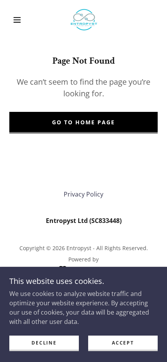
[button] (17, 20)
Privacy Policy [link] (83, 194)
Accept (123, 342)
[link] (83, 19)
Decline (43, 342)
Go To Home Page (83, 122)
